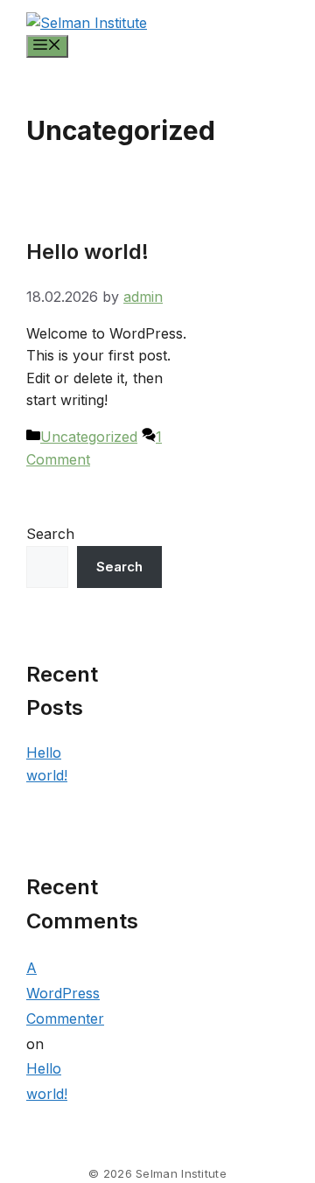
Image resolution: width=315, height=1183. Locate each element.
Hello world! (87, 251)
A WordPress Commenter (65, 993)
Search (50, 533)
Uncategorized (88, 436)
